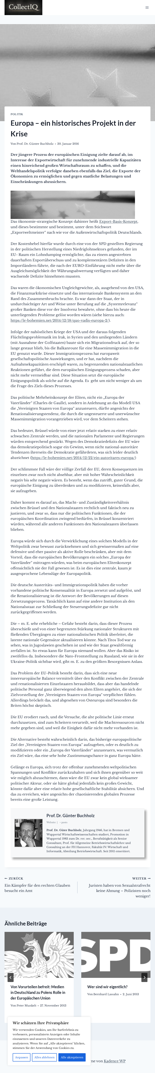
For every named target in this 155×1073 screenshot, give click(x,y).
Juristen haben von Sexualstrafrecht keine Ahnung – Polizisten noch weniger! (119, 887)
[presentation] (39, 955)
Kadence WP (115, 1061)
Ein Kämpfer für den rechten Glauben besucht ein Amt (37, 885)
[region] (49, 1041)
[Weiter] (144, 977)
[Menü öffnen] (146, 7)
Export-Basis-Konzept (118, 221)
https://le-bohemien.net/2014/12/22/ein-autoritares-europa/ (83, 458)
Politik (17, 114)
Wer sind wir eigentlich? (107, 986)
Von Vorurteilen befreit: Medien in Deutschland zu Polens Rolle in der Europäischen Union (38, 992)
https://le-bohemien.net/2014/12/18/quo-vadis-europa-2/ (60, 320)
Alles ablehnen (44, 1057)
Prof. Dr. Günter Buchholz (70, 815)
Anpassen (21, 1057)
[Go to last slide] (11, 977)
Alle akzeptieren (72, 1057)
